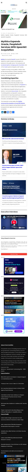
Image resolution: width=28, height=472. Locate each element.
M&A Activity (11, 33)
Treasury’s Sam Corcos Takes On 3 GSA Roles (12, 383)
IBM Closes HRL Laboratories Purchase (13, 138)
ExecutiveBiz (5, 414)
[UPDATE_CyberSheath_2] (14, 305)
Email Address (4, 249)
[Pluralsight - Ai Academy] (14, 286)
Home (4, 33)
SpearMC (13, 59)
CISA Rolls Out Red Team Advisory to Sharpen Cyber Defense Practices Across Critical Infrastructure (12, 396)
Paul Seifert (21, 65)
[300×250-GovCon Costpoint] (14, 266)
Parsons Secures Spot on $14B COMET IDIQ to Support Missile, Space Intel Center (12, 167)
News (10, 55)
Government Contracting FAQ (14, 369)
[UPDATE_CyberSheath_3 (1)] (16, 463)
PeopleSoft (22, 84)
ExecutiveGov (5, 373)
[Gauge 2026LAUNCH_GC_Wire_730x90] (14, 11)
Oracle (5, 67)
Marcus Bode (15, 91)
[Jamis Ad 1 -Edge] (14, 324)
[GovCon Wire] (14, 5)
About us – (4, 369)
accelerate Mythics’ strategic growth (10, 65)
